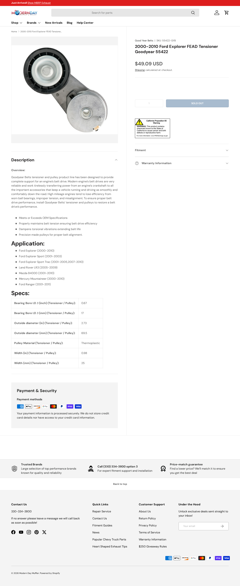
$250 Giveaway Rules (153, 546)
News (95, 532)
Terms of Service (149, 532)
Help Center (85, 23)
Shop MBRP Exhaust (39, 2)
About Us (145, 511)
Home (14, 31)
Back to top (120, 484)
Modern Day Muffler (29, 573)
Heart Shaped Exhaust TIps (109, 546)
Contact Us (99, 518)
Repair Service (101, 511)
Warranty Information (152, 539)
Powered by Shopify (50, 573)
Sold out (197, 103)
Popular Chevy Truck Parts (109, 539)
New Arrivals (54, 23)
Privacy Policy (148, 525)
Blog (70, 23)
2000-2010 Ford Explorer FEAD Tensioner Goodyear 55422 (41, 31)
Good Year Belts (144, 40)
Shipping (140, 70)
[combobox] (125, 13)
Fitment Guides (102, 525)
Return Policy (147, 518)
